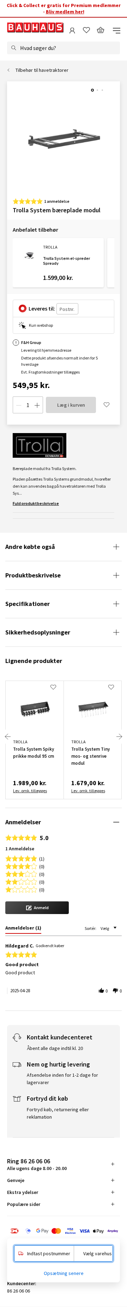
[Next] (119, 737)
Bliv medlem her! (65, 11)
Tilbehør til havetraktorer (42, 70)
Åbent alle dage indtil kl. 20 (55, 1048)
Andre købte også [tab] (30, 547)
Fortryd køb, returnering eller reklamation (58, 1113)
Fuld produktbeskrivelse (36, 503)
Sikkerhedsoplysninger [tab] (37, 632)
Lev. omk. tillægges (30, 790)
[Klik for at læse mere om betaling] (63, 1231)
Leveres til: (42, 308)
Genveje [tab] (15, 1180)
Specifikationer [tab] (27, 604)
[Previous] (7, 737)
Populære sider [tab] (23, 1204)
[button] (37, 907)
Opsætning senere (64, 1273)
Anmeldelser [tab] (23, 822)
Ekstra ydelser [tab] (22, 1192)
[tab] (23, 929)
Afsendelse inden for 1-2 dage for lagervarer (62, 1079)
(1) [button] (41, 858)
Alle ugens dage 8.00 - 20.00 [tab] (37, 1164)
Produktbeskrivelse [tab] (33, 575)
